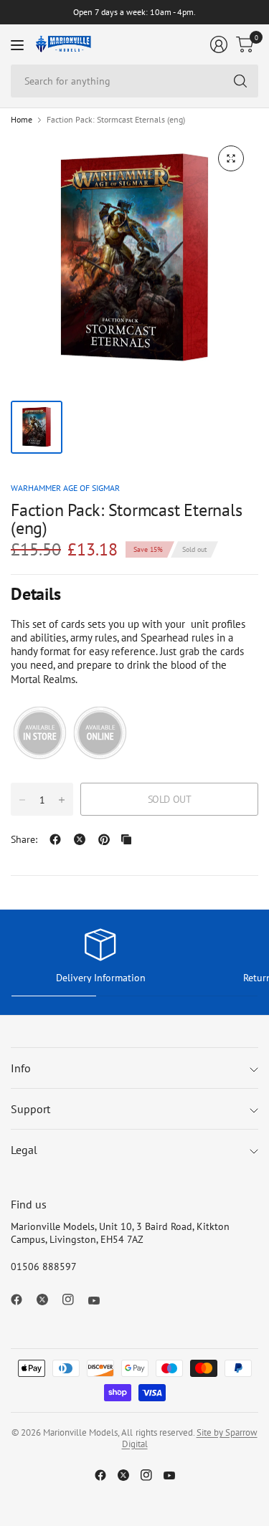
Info (21, 1068)
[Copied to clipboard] (126, 839)
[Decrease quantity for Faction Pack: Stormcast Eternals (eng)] (22, 799)
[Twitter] (48, 1299)
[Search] (240, 81)
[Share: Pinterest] (104, 839)
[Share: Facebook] (55, 839)
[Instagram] (73, 1299)
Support (30, 1109)
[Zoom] (231, 158)
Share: (24, 839)
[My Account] (219, 44)
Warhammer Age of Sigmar (65, 487)
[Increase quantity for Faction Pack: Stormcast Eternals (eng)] (61, 799)
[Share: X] (79, 839)
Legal (24, 1150)
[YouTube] (99, 1300)
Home (21, 119)
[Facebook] (22, 1299)
